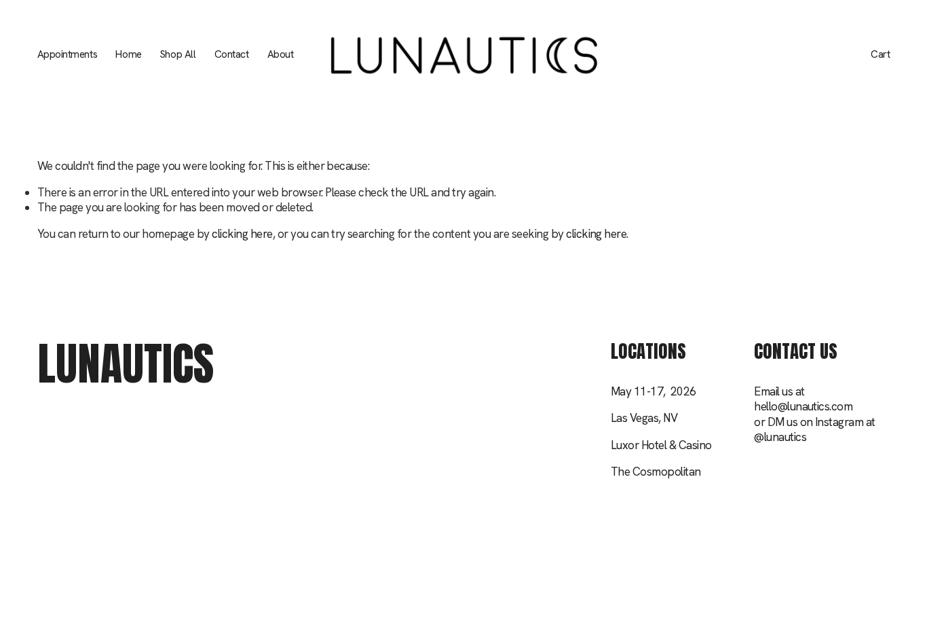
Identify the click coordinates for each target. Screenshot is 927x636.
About (280, 54)
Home (128, 54)
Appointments (67, 54)
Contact (231, 54)
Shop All (177, 54)
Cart (880, 54)
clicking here (242, 233)
